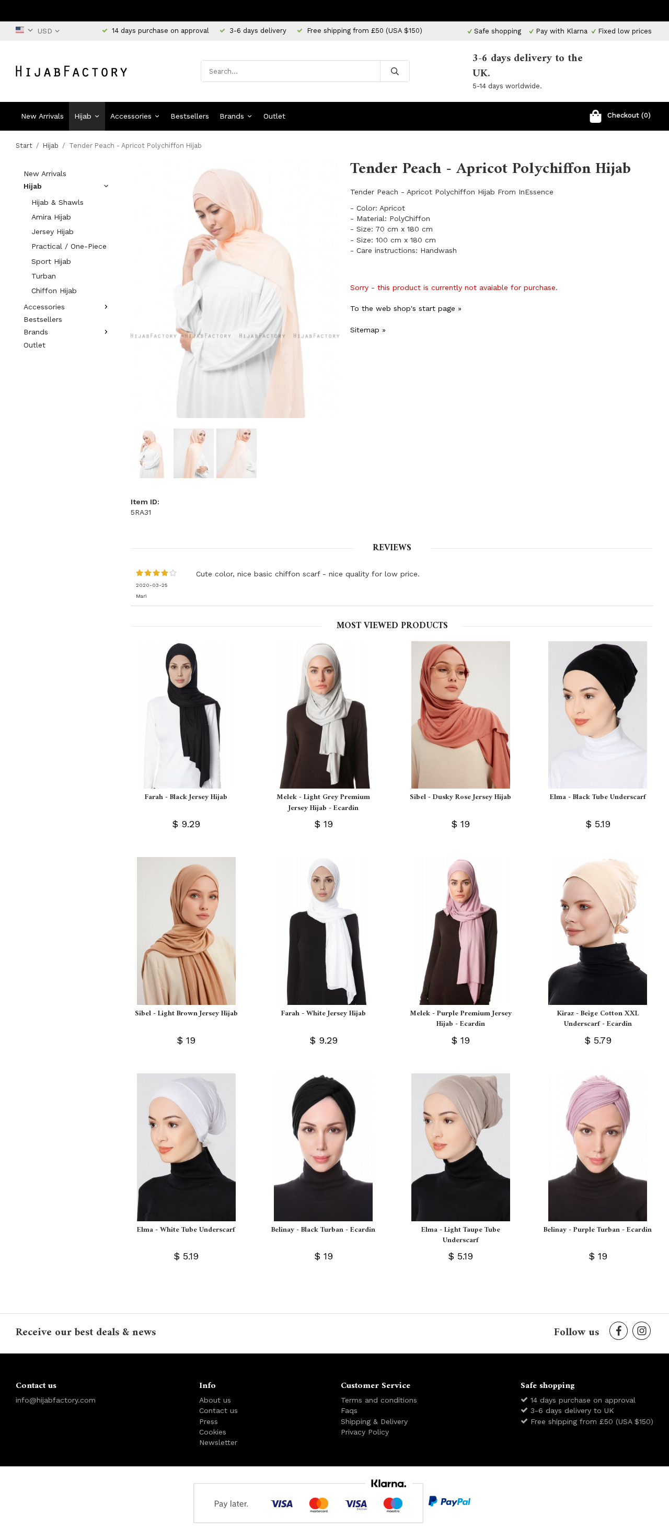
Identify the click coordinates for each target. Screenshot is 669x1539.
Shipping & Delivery (374, 1421)
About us (215, 1400)
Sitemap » (368, 330)
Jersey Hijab (52, 231)
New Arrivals (42, 116)
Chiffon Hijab (54, 290)
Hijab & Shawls (57, 202)
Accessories (131, 116)
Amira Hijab (51, 217)
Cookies (212, 1432)
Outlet (274, 116)
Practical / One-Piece (69, 246)
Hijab (82, 116)
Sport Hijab (51, 261)
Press (208, 1421)
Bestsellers (189, 116)
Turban (43, 276)
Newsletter (218, 1442)
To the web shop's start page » (406, 308)
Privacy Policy (365, 1432)
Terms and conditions (379, 1400)
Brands (232, 116)
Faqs (349, 1410)
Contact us (218, 1410)
